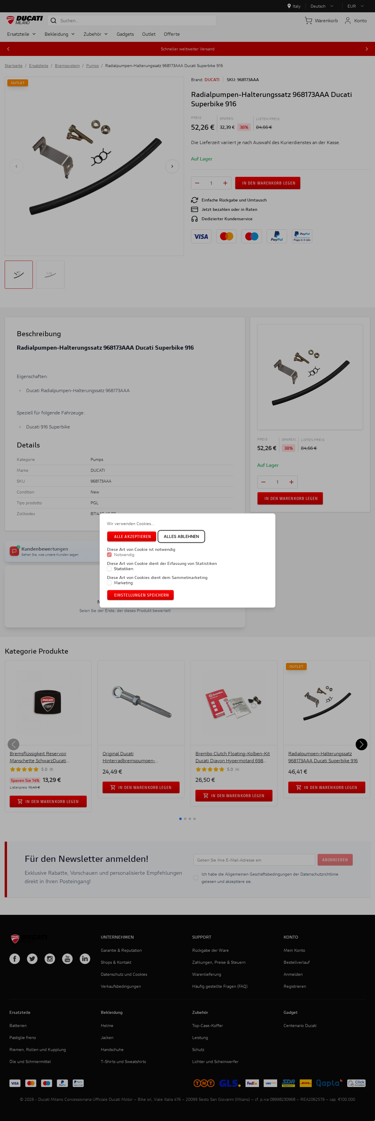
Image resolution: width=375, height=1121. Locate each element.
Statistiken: (124, 569)
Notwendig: (124, 555)
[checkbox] (109, 554)
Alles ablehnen (181, 536)
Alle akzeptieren (132, 536)
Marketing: (124, 583)
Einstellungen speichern (141, 595)
